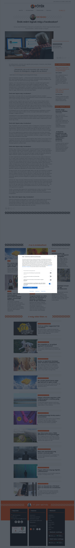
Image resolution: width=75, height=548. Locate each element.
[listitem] (37, 270)
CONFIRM (30, 287)
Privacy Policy (43, 291)
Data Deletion (32, 291)
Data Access (37, 291)
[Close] (55, 257)
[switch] (50, 273)
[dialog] (37, 274)
